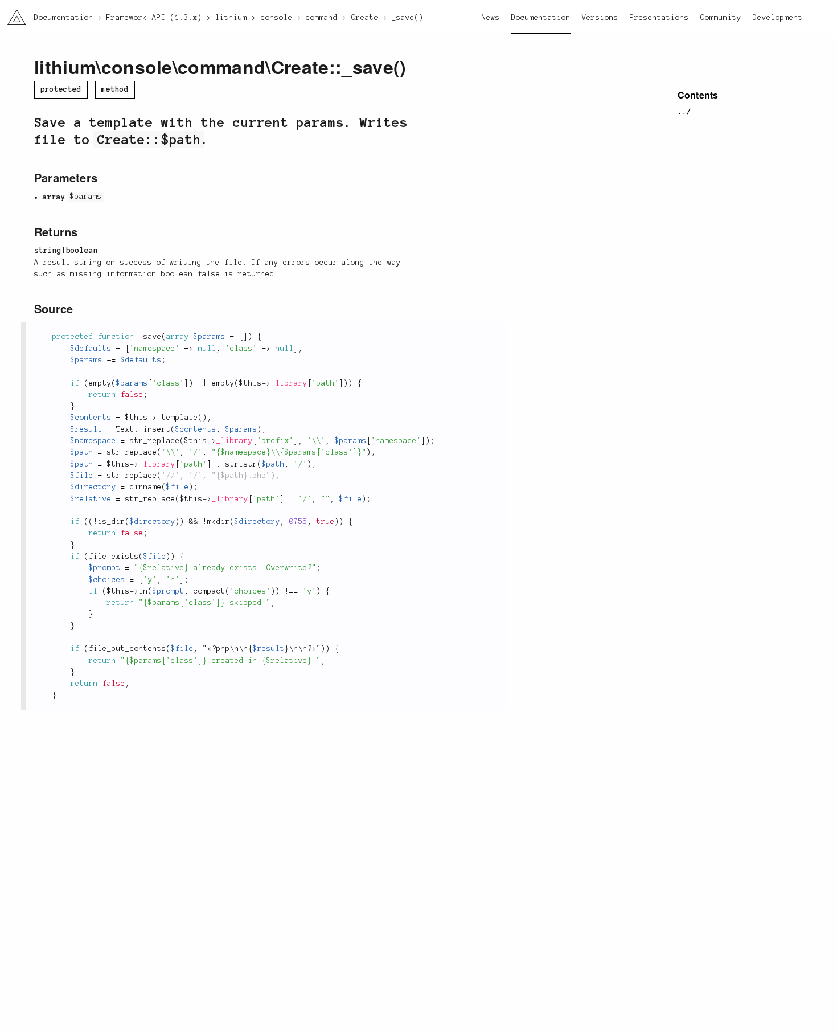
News (491, 18)
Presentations (659, 18)
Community (720, 18)
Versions (600, 18)
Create (300, 67)
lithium (65, 67)
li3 (12, 14)
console (137, 67)
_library (289, 383)
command (221, 67)
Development (778, 18)
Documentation (541, 18)
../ (684, 112)
